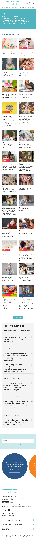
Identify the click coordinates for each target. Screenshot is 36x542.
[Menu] (3, 3)
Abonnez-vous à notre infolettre (18, 437)
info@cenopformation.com (9, 502)
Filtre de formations (11, 34)
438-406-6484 (5, 501)
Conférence (22, 310)
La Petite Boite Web (23, 536)
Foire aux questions (8, 515)
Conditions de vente (8, 513)
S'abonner (17, 445)
